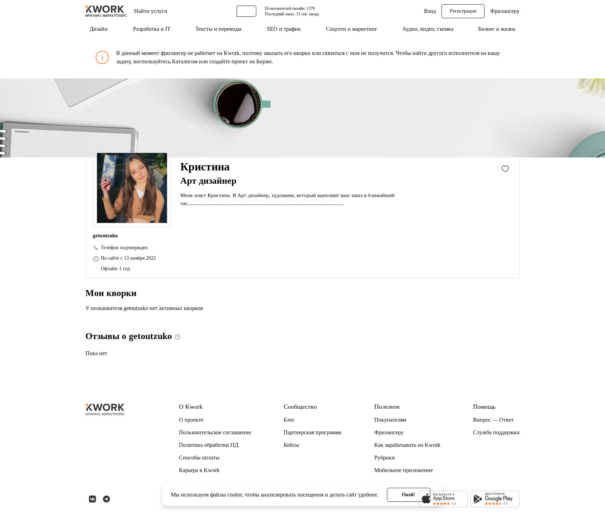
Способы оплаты (199, 458)
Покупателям (390, 420)
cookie (234, 495)
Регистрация (463, 11)
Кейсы (291, 445)
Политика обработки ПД (208, 445)
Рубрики (384, 458)
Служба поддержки (496, 432)
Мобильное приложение (403, 470)
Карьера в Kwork (199, 470)
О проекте (191, 420)
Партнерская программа (312, 432)
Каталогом (184, 61)
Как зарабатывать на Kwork (407, 445)
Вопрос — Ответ (493, 420)
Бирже (264, 61)
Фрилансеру (505, 11)
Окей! (408, 494)
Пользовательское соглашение (215, 432)
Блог (289, 420)
